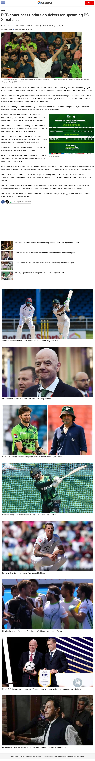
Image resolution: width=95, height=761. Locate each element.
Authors (70, 756)
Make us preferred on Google (22, 202)
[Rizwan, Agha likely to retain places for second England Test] (7, 276)
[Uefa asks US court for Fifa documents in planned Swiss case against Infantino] (7, 245)
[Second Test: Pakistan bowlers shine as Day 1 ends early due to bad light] (7, 265)
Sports (3, 10)
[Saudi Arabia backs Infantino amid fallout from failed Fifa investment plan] (7, 255)
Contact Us (62, 756)
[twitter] (7, 202)
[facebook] (3, 202)
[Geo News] (44, 2)
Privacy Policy (79, 756)
